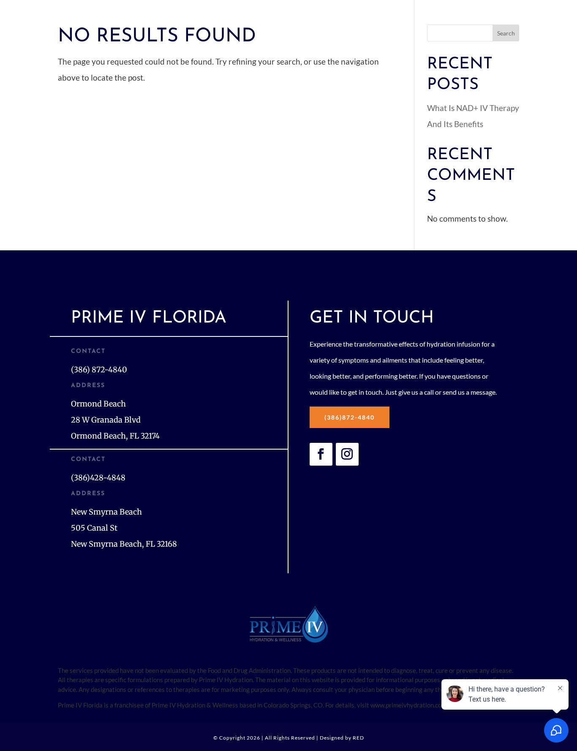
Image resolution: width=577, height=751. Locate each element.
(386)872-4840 (349, 417)
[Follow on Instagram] (347, 454)
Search (506, 33)
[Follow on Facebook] (321, 454)
